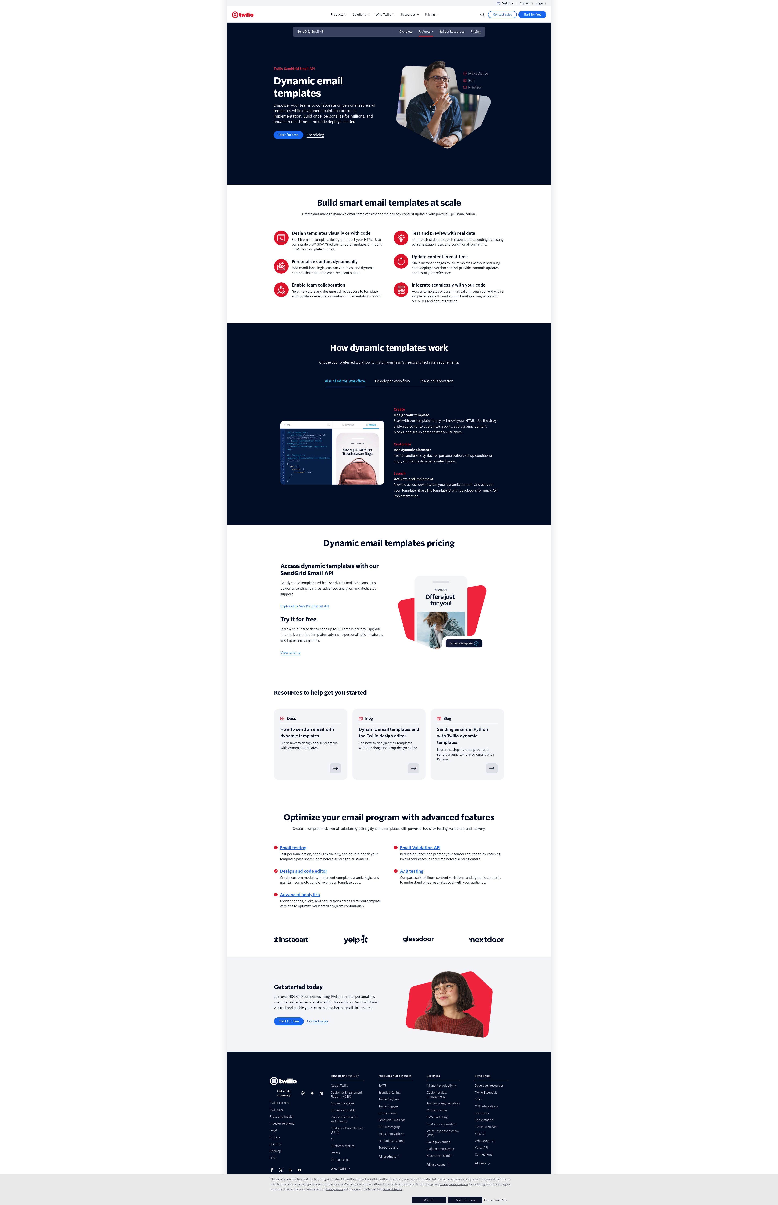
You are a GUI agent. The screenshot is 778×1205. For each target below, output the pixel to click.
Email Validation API (420, 847)
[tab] (345, 382)
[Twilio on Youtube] (301, 1170)
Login (539, 3)
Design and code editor (303, 871)
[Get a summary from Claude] (323, 1093)
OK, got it (429, 1200)
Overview (405, 31)
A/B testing (411, 871)
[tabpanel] (389, 453)
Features (424, 31)
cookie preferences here (454, 1184)
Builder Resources (451, 31)
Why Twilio (383, 14)
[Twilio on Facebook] (273, 1170)
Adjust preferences (465, 1200)
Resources (408, 14)
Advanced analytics (300, 894)
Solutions (359, 14)
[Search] (482, 15)
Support (525, 3)
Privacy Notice (334, 1189)
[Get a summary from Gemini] (313, 1093)
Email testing (293, 847)
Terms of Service (392, 1189)
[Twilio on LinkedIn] (292, 1170)
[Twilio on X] (282, 1170)
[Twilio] (243, 15)
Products (337, 14)
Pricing (430, 14)
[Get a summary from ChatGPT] (304, 1093)
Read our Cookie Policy (496, 1200)
